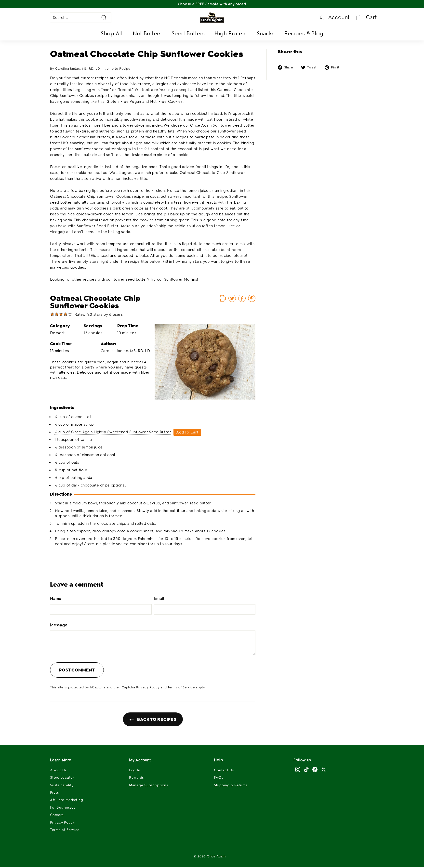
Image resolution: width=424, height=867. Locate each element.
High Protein (230, 33)
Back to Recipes (156, 719)
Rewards (136, 777)
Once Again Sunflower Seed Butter (222, 125)
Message (58, 625)
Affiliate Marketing (66, 800)
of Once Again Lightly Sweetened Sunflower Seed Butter (118, 432)
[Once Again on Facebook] (315, 769)
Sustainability (62, 785)
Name (55, 598)
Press (54, 792)
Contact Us (224, 770)
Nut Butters (147, 33)
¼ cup (60, 432)
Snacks (266, 33)
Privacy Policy (148, 687)
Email (159, 598)
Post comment (77, 670)
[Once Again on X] (323, 769)
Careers (56, 815)
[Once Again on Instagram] (297, 769)
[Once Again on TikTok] (306, 769)
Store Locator (62, 777)
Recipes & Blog (303, 33)
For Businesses (62, 807)
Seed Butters (188, 33)
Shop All (112, 33)
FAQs (218, 777)
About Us (58, 770)
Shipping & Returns (231, 785)
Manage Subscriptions (148, 785)
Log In (134, 770)
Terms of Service (181, 687)
